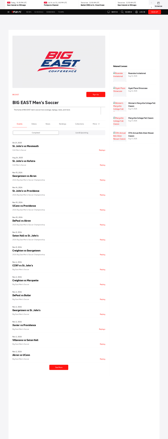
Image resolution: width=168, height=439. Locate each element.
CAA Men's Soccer (19, 150)
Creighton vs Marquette (25, 280)
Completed (36, 133)
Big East (15, 95)
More (95, 124)
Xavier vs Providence (24, 325)
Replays (102, 150)
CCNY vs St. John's (22, 265)
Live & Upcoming (82, 133)
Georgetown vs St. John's (26, 310)
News (48, 124)
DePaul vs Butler (21, 295)
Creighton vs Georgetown (26, 250)
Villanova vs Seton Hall (25, 340)
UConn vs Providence (24, 205)
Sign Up (96, 94)
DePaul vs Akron (21, 220)
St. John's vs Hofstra (23, 161)
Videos (34, 124)
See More (58, 367)
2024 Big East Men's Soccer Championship (28, 180)
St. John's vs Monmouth (25, 146)
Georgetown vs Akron (24, 176)
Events (19, 124)
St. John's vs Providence (25, 190)
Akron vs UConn (21, 355)
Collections (79, 124)
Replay (102, 165)
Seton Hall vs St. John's (25, 235)
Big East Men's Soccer (20, 269)
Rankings (62, 124)
